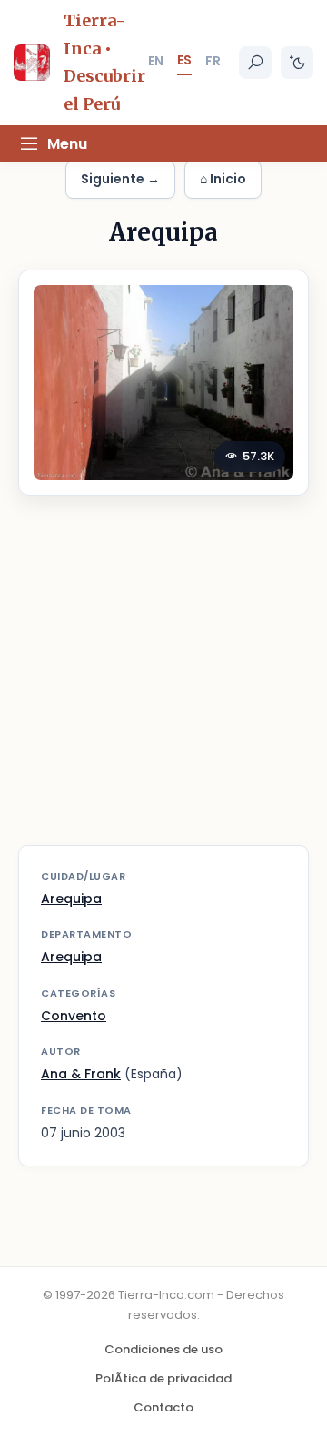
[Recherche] (255, 62)
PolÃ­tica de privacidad (163, 1378)
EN (156, 61)
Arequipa (71, 899)
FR (213, 61)
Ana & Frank (81, 1074)
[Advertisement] (163, 681)
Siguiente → (120, 179)
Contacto (163, 1407)
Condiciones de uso (163, 1349)
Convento (73, 1016)
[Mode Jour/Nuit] (297, 62)
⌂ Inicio (223, 179)
